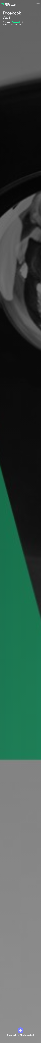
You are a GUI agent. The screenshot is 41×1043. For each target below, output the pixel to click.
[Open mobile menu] (38, 4)
